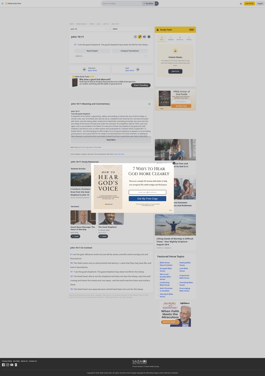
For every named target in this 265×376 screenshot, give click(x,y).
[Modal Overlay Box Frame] (132, 188)
